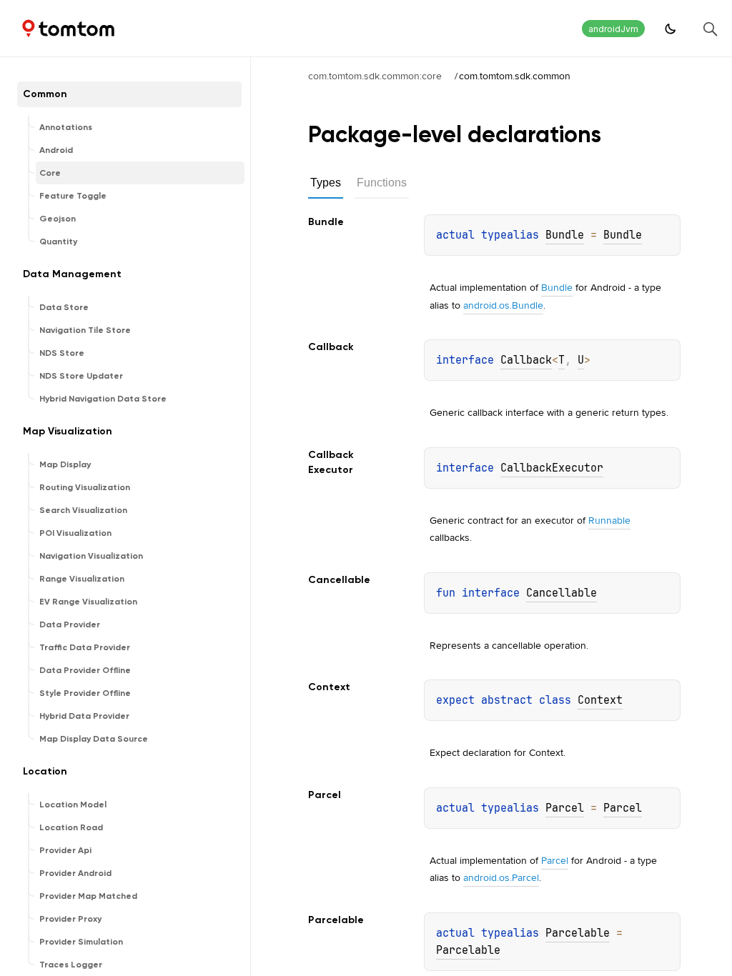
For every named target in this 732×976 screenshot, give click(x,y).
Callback (526, 360)
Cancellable (561, 593)
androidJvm (613, 29)
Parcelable (577, 933)
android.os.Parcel (501, 877)
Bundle (564, 235)
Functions (382, 182)
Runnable (609, 520)
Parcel (564, 808)
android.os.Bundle (503, 305)
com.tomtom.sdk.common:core (375, 76)
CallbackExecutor (551, 468)
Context (600, 700)
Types (325, 182)
